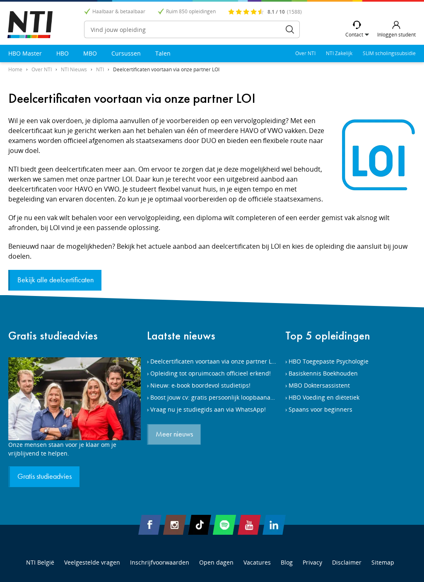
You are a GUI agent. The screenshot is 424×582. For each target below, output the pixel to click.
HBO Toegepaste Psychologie (329, 361)
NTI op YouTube (249, 525)
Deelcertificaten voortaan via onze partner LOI (166, 69)
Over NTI (305, 53)
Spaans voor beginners (320, 409)
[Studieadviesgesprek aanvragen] (74, 398)
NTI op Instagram (174, 525)
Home (15, 69)
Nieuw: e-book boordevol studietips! (200, 385)
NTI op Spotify (224, 525)
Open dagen (216, 562)
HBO (62, 53)
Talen (163, 53)
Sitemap (382, 562)
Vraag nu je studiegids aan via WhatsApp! (208, 409)
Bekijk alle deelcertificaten (55, 280)
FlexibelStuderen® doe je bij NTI (30, 24)
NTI (100, 69)
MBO (90, 53)
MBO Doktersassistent (319, 385)
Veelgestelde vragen (92, 562)
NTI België (40, 562)
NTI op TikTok (199, 525)
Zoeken (290, 29)
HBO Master (25, 53)
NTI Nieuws (74, 69)
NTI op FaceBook (149, 525)
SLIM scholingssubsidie (389, 53)
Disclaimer (346, 562)
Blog (287, 562)
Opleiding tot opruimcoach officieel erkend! (210, 373)
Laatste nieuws (181, 335)
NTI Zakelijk (339, 53)
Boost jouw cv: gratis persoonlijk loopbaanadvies (217, 397)
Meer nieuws (174, 434)
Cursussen (126, 53)
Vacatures (257, 562)
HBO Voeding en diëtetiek (324, 397)
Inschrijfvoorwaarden (159, 562)
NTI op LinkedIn (274, 525)
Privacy (312, 562)
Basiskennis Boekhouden (323, 373)
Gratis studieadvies (53, 335)
